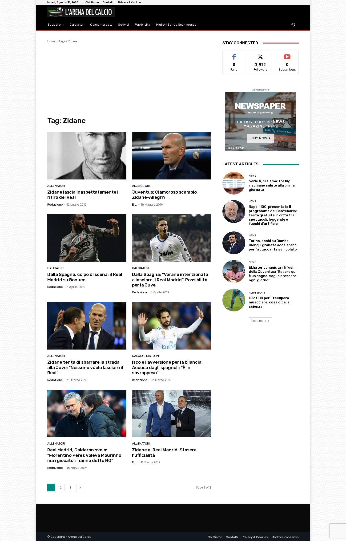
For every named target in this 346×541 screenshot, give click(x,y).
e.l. (134, 204)
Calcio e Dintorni (146, 355)
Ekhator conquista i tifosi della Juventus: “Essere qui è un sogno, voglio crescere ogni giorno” (272, 273)
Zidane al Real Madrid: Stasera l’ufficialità (164, 452)
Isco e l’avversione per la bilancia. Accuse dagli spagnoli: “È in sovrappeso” (167, 367)
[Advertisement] (129, 80)
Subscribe (287, 54)
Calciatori (55, 268)
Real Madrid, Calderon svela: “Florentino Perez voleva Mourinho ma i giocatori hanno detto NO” (84, 455)
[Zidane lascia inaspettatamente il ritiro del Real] (86, 155)
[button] (293, 24)
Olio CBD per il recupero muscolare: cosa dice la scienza (269, 302)
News (252, 176)
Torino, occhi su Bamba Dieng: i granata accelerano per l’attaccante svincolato (273, 245)
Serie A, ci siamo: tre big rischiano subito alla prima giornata (272, 185)
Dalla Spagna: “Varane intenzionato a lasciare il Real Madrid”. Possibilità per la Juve (170, 280)
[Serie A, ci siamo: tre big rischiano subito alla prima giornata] (233, 183)
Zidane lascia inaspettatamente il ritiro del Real (83, 194)
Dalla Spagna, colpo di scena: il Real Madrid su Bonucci (84, 277)
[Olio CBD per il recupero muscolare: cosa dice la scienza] (233, 300)
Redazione (55, 467)
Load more (259, 321)
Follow (260, 54)
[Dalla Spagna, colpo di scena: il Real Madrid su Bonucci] (86, 238)
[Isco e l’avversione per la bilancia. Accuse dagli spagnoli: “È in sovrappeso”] (171, 326)
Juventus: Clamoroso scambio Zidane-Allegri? (164, 194)
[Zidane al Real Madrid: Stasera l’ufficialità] (171, 413)
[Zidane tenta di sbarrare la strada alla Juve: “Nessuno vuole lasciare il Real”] (86, 326)
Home (51, 41)
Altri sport (257, 292)
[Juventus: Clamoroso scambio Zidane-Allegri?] (171, 155)
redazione (55, 204)
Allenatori (56, 185)
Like (234, 54)
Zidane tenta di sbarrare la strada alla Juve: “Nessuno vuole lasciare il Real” (85, 367)
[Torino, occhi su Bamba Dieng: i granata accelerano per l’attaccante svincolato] (233, 242)
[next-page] (80, 487)
